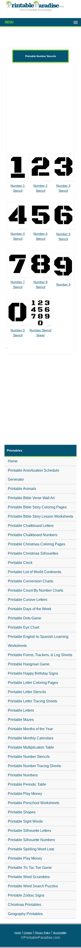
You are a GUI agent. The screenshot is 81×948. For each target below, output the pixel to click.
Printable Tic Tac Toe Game (30, 868)
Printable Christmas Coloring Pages (36, 544)
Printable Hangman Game (29, 664)
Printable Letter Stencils (27, 692)
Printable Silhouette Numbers (31, 840)
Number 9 (63, 284)
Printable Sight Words (25, 821)
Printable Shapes (22, 812)
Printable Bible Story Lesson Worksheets (40, 516)
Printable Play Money (25, 794)
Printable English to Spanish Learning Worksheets (38, 641)
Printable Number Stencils (29, 757)
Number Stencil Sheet (40, 332)
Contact (28, 932)
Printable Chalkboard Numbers (32, 535)
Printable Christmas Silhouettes (33, 553)
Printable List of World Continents (34, 572)
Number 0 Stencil (18, 332)
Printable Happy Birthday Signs (33, 673)
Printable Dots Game (24, 618)
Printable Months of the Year (30, 729)
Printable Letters (21, 710)
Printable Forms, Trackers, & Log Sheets (40, 655)
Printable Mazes (21, 720)
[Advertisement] (40, 108)
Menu (9, 22)
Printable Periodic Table (27, 784)
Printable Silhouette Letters (29, 831)
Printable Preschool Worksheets (33, 803)
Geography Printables (25, 914)
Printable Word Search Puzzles (33, 886)
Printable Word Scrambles (29, 877)
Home (13, 461)
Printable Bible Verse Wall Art (31, 498)
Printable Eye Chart (23, 627)
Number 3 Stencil (63, 188)
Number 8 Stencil (40, 284)
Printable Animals (22, 489)
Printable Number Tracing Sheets (34, 766)
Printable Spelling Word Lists (31, 849)
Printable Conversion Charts (30, 581)
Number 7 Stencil (18, 284)
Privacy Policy (42, 932)
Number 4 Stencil (18, 236)
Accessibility (60, 932)
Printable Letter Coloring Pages (33, 683)
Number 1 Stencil (18, 188)
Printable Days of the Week (29, 609)
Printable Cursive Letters (27, 600)
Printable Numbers (23, 775)
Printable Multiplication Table (31, 747)
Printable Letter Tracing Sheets (32, 701)
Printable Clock (20, 563)
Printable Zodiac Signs (26, 895)
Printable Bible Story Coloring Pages (37, 507)
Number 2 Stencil (40, 188)
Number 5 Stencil (40, 236)
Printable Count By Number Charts (35, 590)
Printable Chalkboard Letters (31, 526)
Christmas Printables (24, 904)
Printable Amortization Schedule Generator (33, 474)
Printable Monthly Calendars (30, 738)
